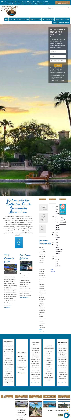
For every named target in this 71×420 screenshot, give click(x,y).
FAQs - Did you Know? (42, 229)
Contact (54, 22)
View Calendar (52, 270)
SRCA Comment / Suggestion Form (43, 218)
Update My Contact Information (43, 207)
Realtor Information (63, 22)
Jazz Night (57, 212)
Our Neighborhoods (48, 19)
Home (6, 19)
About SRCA (12, 19)
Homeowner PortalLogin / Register (62, 2)
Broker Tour (57, 238)
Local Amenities (59, 19)
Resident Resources (23, 19)
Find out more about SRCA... (19, 243)
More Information (24, 297)
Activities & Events (35, 19)
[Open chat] (66, 415)
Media (67, 19)
